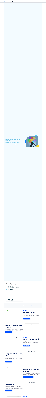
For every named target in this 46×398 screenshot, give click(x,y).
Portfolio (32, 1)
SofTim (11, 1)
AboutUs (35, 1)
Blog (40, 1)
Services (29, 1)
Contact (38, 1)
